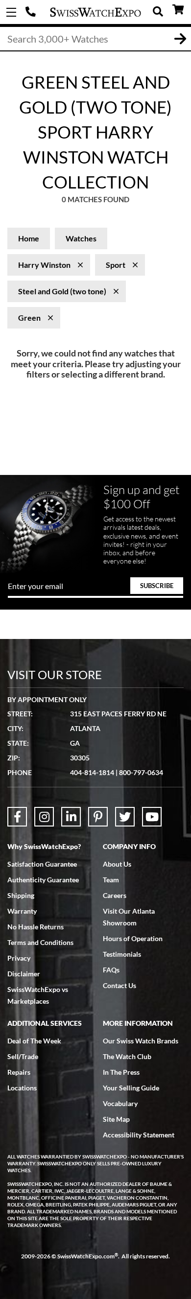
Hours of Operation (133, 938)
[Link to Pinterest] (98, 817)
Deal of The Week (34, 1041)
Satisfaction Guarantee (42, 864)
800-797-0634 (141, 772)
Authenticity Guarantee (43, 879)
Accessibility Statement (138, 1135)
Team (111, 879)
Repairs (18, 1072)
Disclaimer (23, 973)
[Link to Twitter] (125, 817)
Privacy (18, 958)
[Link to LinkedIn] (71, 817)
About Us (117, 864)
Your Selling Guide (131, 1088)
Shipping (20, 895)
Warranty (22, 911)
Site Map (116, 1119)
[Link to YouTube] (152, 817)
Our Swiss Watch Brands (140, 1041)
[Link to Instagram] (44, 817)
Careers (114, 895)
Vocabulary (120, 1103)
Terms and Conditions (40, 942)
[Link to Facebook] (17, 817)
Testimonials (122, 954)
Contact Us (119, 985)
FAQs (111, 970)
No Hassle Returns (35, 926)
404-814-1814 (31, 12)
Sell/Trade (22, 1056)
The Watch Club (127, 1056)
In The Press (121, 1072)
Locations (22, 1088)
